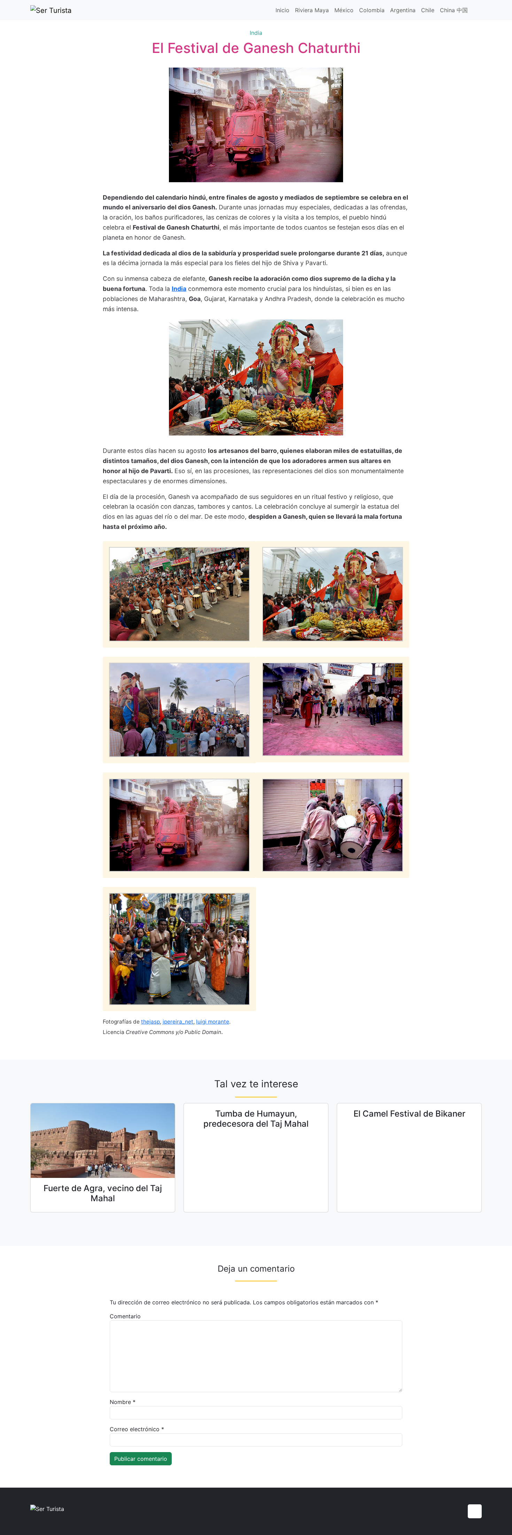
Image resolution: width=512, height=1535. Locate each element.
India (256, 32)
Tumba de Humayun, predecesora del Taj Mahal (256, 1119)
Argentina (403, 10)
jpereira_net (178, 1021)
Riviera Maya (312, 10)
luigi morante (212, 1021)
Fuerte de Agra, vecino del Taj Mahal (103, 1193)
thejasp (150, 1021)
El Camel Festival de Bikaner (409, 1114)
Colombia (372, 10)
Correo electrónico (137, 1429)
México (344, 10)
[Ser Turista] (50, 10)
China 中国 (454, 10)
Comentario (125, 1316)
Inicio (282, 10)
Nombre (122, 1401)
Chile (427, 10)
